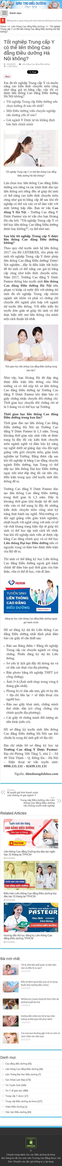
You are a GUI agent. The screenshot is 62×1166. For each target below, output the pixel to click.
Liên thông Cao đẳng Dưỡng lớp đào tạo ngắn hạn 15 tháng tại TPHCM (29, 853)
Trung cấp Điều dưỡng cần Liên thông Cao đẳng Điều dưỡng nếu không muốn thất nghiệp (37, 802)
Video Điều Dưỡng (14, 1106)
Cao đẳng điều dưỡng (16, 1063)
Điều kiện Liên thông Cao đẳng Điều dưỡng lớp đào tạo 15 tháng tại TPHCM (30, 895)
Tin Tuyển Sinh (12, 1085)
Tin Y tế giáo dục (13, 1090)
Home (3, 26)
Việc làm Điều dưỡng (16, 1112)
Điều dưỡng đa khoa (44, 1154)
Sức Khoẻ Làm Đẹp (15, 1080)
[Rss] (31, 1150)
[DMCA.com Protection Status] (31, 1142)
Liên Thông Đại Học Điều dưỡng (21, 1074)
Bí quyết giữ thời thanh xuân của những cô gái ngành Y (22, 793)
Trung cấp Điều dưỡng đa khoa (21, 1101)
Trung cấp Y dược (14, 1096)
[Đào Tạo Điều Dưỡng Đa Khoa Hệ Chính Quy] (31, 5)
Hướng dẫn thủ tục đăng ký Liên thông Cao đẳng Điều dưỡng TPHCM (28, 937)
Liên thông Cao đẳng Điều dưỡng (27, 26)
